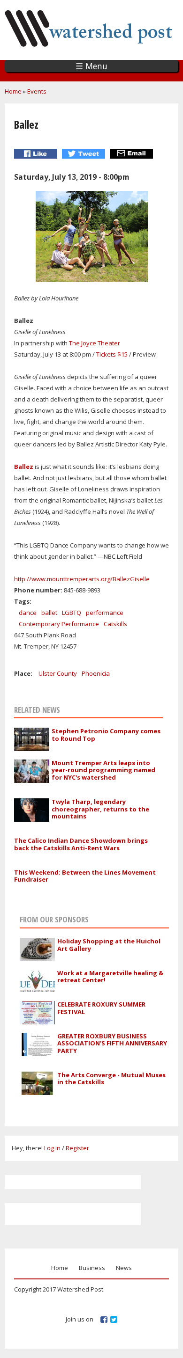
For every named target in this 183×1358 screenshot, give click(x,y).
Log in (52, 1148)
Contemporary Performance (59, 624)
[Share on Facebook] (37, 154)
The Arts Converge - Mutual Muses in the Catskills (111, 1079)
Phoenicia (96, 673)
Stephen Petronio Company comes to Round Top (106, 735)
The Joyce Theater (94, 343)
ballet (49, 612)
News (124, 1267)
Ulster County (57, 673)
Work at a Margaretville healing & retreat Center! (110, 977)
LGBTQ (71, 612)
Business (92, 1267)
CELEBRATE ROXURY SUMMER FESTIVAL (101, 1008)
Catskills (115, 624)
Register (77, 1148)
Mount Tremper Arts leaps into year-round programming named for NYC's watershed (103, 770)
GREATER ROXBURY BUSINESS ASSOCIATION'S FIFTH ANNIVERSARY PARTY (112, 1043)
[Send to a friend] (132, 154)
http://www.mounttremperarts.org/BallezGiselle (82, 579)
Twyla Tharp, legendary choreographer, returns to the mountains (100, 808)
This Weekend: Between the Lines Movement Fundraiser (85, 876)
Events (36, 91)
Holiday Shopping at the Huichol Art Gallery (108, 945)
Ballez (24, 466)
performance (104, 612)
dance (28, 612)
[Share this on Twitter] (84, 154)
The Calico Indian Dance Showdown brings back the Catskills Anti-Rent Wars (81, 844)
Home (13, 91)
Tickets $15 (112, 354)
